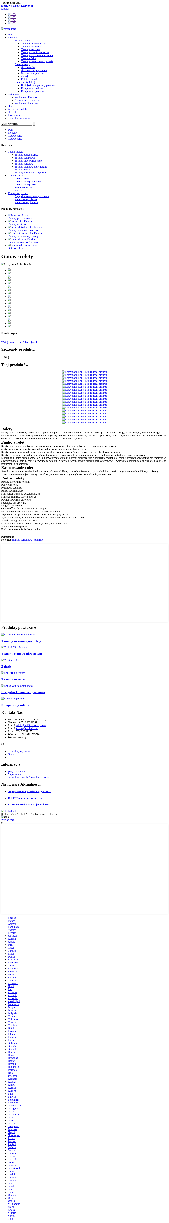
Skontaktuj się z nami (19, 118)
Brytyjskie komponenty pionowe (38, 85)
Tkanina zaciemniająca (33, 43)
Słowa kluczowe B (18, 777)
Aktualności (14, 94)
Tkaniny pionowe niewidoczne (37, 55)
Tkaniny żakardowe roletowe (23, 230)
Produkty (12, 37)
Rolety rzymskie (29, 79)
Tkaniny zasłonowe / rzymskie (37, 61)
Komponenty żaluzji (25, 82)
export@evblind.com (27, 728)
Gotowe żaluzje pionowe (34, 70)
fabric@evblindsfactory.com (17, 5)
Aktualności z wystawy (27, 100)
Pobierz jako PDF (31, 342)
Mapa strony (14, 774)
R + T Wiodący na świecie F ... (25, 798)
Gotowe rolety (22, 64)
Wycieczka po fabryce (19, 109)
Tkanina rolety (22, 40)
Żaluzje (25, 76)
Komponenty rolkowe (32, 88)
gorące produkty (16, 771)
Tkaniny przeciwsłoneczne (35, 52)
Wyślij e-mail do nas (11, 342)
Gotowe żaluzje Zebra (32, 73)
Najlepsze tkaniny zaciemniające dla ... (29, 791)
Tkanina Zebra (28, 58)
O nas (11, 106)
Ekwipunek (14, 115)
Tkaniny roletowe (30, 49)
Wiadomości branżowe (26, 103)
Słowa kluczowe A (39, 777)
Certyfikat (13, 112)
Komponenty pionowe (33, 91)
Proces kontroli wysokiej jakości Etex (29, 804)
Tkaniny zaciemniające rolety (23, 236)
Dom (10, 34)
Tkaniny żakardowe (31, 46)
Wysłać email (8, 819)
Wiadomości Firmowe (26, 97)
